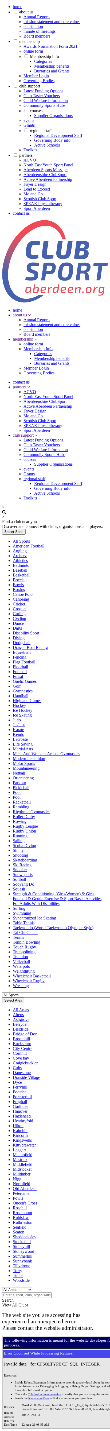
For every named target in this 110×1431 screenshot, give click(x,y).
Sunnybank (22, 1261)
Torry (17, 1270)
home (17, 6)
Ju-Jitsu (19, 724)
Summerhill (22, 1256)
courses (36, 110)
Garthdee (20, 1106)
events (28, 120)
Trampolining (24, 952)
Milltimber (21, 1174)
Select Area (13, 1000)
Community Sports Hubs (44, 105)
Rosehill (20, 1208)
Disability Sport (26, 633)
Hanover (20, 1111)
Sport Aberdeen (36, 208)
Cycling (19, 618)
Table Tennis (23, 923)
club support (29, 86)
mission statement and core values (51, 21)
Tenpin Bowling (26, 942)
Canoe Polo (23, 594)
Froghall (20, 1101)
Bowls (18, 584)
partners (26, 155)
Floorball (20, 667)
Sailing (19, 840)
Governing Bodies (38, 80)
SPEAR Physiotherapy (42, 203)
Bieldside (21, 1029)
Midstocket (22, 1169)
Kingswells (22, 1140)
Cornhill (20, 1053)
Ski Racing (22, 865)
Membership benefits (51, 66)
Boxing (19, 589)
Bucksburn (22, 1043)
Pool (17, 792)
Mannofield (22, 1154)
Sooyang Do (23, 884)
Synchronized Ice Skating (34, 918)
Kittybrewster (24, 1145)
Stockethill (22, 1241)
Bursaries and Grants (51, 71)
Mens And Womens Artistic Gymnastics (46, 753)
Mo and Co (33, 194)
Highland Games (27, 700)
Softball (19, 879)
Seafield (19, 1227)
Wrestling (21, 985)
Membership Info (44, 56)
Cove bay (21, 1058)
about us (26, 12)
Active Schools (47, 145)
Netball (19, 773)
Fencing (19, 657)
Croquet (19, 609)
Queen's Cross (25, 1203)
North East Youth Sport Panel (48, 165)
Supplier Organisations (53, 115)
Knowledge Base (38, 1398)
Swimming (22, 913)
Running (20, 836)
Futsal (18, 676)
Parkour (19, 782)
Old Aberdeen (25, 1188)
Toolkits (30, 150)
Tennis (18, 937)
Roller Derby (24, 816)
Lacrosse (20, 739)
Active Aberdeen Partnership (47, 179)
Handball (20, 695)
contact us (21, 213)
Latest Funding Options (43, 91)
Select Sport (13, 532)
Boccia (19, 580)
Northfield (21, 1183)
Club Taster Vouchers (41, 95)
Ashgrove (21, 1019)
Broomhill (21, 1038)
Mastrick (20, 1159)
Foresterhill (22, 1096)
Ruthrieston (22, 1222)
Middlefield (22, 1164)
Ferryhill (20, 1087)
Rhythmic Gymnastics (31, 811)
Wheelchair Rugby (29, 981)
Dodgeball (21, 642)
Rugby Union (24, 831)
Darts (17, 628)
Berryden (21, 1024)
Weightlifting (24, 971)
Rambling (21, 807)
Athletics (20, 560)
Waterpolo (21, 966)
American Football (28, 546)
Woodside (21, 1280)
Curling (19, 613)
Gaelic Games (25, 681)
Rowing (19, 821)
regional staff (41, 130)
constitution (33, 26)
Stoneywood (23, 1251)
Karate (18, 729)
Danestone (22, 1072)
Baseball (20, 570)
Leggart (19, 1150)
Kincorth (20, 1135)
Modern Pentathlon (29, 758)
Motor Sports (24, 763)
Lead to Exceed (36, 189)
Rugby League (25, 826)
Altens (18, 1014)
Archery (20, 555)
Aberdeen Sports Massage (45, 169)
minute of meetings (39, 31)
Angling (20, 551)
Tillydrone (21, 1266)
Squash (19, 889)
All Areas (21, 1009)
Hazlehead (22, 1116)
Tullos (18, 1275)
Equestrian (22, 652)
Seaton (18, 1232)
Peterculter (22, 1193)
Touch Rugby (24, 947)
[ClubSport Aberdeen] (55, 301)
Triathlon (20, 956)
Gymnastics (23, 691)
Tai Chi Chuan (25, 932)
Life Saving (23, 744)
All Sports (21, 541)
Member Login (36, 76)
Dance (18, 623)
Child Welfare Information (45, 100)
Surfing (19, 908)
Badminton (22, 565)
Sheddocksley (24, 1237)
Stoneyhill (21, 1246)
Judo (17, 720)
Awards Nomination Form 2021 (50, 46)
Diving (19, 638)
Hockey (19, 705)
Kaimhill (20, 1130)
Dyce (17, 1082)
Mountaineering (26, 768)
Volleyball (21, 961)
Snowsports (23, 874)
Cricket (19, 604)
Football (20, 671)
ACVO (29, 160)
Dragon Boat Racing (30, 647)
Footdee (19, 1092)
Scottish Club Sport (39, 198)
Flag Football (24, 662)
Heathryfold (23, 1121)
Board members (36, 36)
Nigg (17, 1179)
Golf (17, 686)
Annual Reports (36, 16)
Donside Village (26, 1077)
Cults (17, 1067)
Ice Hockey (22, 710)
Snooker (20, 869)
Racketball (22, 802)
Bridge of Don (25, 1034)
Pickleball (21, 787)
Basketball (21, 575)
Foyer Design (34, 184)
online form (33, 51)
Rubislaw (21, 1217)
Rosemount (22, 1212)
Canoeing (21, 599)
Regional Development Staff (58, 135)
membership (29, 41)
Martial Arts (23, 749)
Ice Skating (22, 715)
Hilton (18, 1125)
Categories (43, 61)
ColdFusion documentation (44, 1394)
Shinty (18, 850)
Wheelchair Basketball (32, 976)
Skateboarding (25, 860)
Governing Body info (52, 140)
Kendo (18, 734)
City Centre (22, 1048)
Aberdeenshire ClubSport (44, 174)
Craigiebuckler (25, 1063)
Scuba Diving (24, 845)
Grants (29, 125)
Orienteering (23, 778)
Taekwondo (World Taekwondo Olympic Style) (53, 927)
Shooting (20, 855)
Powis (18, 1198)
